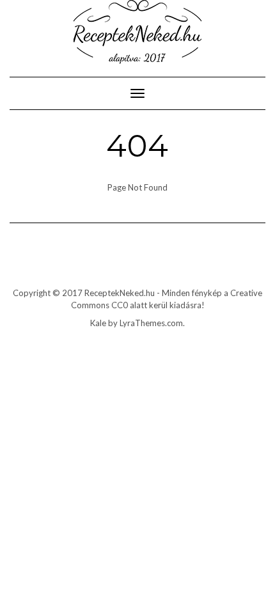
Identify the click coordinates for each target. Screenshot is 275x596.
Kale (98, 323)
